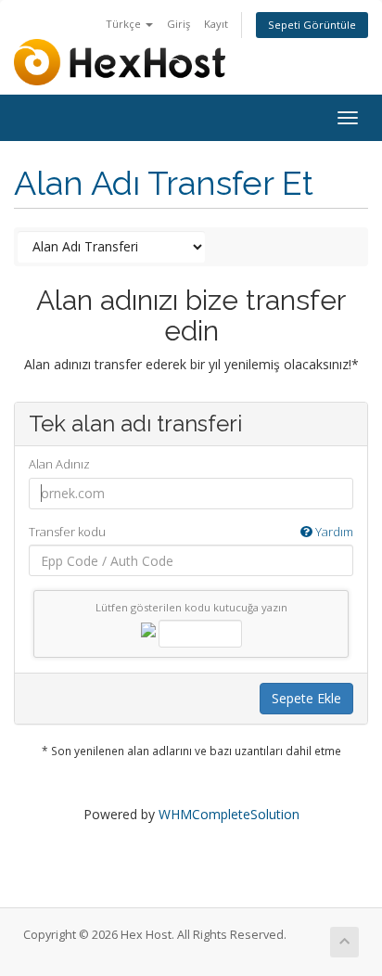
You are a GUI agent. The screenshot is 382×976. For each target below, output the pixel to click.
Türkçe (125, 24)
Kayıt (216, 24)
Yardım (332, 531)
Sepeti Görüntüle (312, 25)
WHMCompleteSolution (229, 814)
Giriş (178, 24)
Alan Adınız (59, 464)
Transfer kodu (191, 531)
